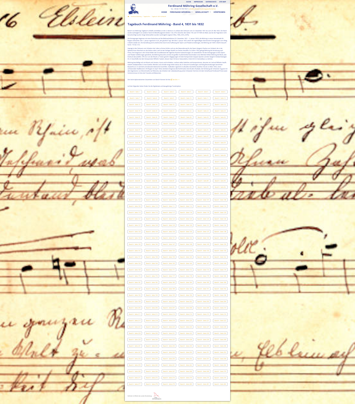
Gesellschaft (202, 12)
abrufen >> (176, 79)
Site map (222, 2)
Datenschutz (211, 2)
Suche (188, 2)
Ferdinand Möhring (180, 12)
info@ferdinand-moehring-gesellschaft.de (202, 9)
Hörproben (219, 12)
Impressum (198, 2)
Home (164, 12)
